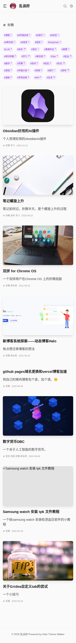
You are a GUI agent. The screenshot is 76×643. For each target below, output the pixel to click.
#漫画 (8, 77)
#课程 (8, 35)
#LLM (8, 49)
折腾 (8, 145)
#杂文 (61, 63)
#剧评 (8, 63)
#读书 (34, 63)
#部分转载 (10, 56)
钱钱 (13, 456)
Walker (61, 634)
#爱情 (65, 49)
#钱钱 (38, 70)
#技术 (21, 49)
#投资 (38, 42)
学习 (13, 145)
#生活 (51, 77)
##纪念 (54, 35)
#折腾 (21, 63)
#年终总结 (23, 77)
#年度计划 (23, 70)
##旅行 (40, 35)
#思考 (65, 70)
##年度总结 (23, 35)
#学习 (26, 56)
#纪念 (47, 63)
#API (38, 77)
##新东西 (9, 42)
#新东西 (40, 56)
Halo (45, 634)
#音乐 (35, 49)
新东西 (14, 285)
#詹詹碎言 (50, 49)
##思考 (25, 42)
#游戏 (8, 70)
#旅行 (51, 70)
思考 (13, 215)
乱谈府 (24, 634)
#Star (54, 56)
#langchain (54, 42)
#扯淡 (67, 56)
